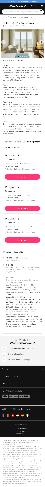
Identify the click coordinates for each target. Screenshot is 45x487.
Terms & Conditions (22, 425)
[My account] (32, 6)
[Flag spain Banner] (22, 415)
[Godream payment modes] (22, 402)
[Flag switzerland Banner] (12, 415)
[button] (3, 42)
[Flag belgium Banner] (7, 415)
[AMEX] (15, 397)
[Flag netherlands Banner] (17, 415)
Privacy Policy (22, 431)
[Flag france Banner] (2, 415)
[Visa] (4, 397)
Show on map (28, 26)
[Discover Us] (24, 397)
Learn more (22, 177)
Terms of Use (22, 428)
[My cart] (41, 6)
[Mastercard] (11, 397)
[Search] (41, 11)
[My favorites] (37, 6)
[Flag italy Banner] (26, 415)
